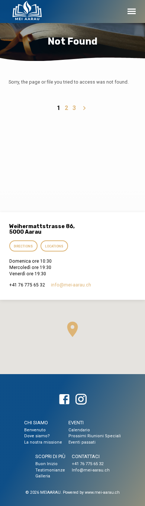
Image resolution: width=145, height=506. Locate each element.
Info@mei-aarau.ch (91, 470)
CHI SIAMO (36, 422)
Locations (54, 246)
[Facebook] (64, 400)
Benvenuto (35, 430)
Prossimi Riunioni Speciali (94, 436)
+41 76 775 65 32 (87, 463)
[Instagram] (81, 400)
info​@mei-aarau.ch (71, 285)
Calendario (79, 430)
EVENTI (76, 422)
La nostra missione (43, 442)
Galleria (42, 476)
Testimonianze (50, 470)
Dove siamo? (37, 436)
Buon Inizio (46, 463)
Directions (23, 246)
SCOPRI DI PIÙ (50, 456)
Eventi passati (82, 442)
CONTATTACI (86, 456)
